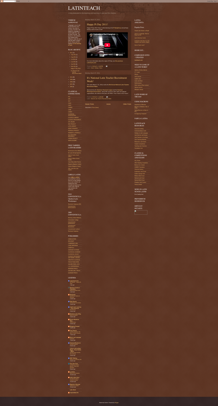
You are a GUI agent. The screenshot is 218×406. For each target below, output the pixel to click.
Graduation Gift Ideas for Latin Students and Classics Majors (142, 41)
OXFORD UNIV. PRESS (74, 270)
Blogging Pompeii (75, 326)
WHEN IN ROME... (73, 140)
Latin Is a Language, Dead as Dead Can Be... (142, 34)
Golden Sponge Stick (140, 173)
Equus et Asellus (74, 315)
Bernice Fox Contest (140, 165)
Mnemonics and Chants (140, 141)
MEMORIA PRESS (73, 268)
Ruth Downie (73, 301)
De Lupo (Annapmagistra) (74, 152)
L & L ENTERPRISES (73, 266)
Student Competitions (140, 143)
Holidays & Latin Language (141, 133)
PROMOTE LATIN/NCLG (74, 132)
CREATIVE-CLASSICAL (74, 259)
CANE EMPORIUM (73, 245)
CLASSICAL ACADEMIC (74, 252)
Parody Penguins (74, 344)
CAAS (69, 103)
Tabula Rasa (73, 322)
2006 (71, 86)
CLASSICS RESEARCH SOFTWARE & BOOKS (74, 257)
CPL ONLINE (71, 121)
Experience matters (74, 385)
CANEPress (71, 247)
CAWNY (70, 111)
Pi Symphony (117, 28)
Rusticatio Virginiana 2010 (74, 204)
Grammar (72, 338)
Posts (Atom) (95, 107)
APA (69, 99)
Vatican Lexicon (138, 87)
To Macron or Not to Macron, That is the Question (74, 366)
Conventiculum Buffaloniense (71, 222)
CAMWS (70, 107)
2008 (71, 81)
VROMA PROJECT (73, 138)
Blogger (116, 402)
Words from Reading (74, 373)
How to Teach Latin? (140, 45)
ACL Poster (137, 160)
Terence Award (138, 184)
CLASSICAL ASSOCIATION (72, 114)
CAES (69, 105)
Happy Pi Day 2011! (97, 24)
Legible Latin (138, 78)
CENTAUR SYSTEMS (73, 249)
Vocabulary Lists (139, 148)
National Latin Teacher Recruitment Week (101, 98)
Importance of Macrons (140, 104)
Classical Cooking (139, 128)
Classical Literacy (139, 169)
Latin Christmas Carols (140, 38)
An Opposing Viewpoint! (140, 113)
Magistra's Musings (75, 384)
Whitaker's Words (139, 89)
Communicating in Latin (140, 130)
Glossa (136, 74)
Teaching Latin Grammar (141, 146)
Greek (92, 68)
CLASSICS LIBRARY (73, 117)
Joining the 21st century (75, 302)
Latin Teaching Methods (140, 139)
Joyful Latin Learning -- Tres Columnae (75, 307)
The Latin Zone (74, 363)
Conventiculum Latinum (74, 229)
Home (108, 104)
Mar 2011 (73, 66)
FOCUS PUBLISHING (73, 262)
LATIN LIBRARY (72, 126)
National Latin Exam (140, 178)
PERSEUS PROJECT (73, 130)
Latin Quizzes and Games (141, 135)
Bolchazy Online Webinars (74, 217)
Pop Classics (73, 330)
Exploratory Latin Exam (140, 171)
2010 (71, 77)
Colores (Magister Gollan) (74, 166)
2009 (71, 79)
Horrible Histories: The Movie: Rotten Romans (75, 332)
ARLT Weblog (73, 358)
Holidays (97, 68)
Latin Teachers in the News (141, 137)
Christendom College (73, 220)
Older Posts (127, 104)
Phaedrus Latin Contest (140, 182)
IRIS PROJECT (72, 124)
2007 (71, 84)
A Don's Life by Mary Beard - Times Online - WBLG (75, 350)
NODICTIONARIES (73, 128)
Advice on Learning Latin (75, 359)
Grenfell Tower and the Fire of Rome (75, 353)
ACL (69, 96)
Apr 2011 (73, 64)
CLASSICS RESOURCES (74, 119)
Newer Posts (89, 104)
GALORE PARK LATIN (73, 264)
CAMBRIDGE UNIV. (73, 243)
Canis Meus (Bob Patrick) (74, 162)
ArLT (69, 101)
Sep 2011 (73, 54)
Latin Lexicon (138, 76)
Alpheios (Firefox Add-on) (141, 70)
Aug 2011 (73, 57)
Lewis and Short (138, 81)
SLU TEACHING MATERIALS (72, 135)
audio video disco (74, 377)
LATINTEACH (84, 7)
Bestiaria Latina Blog (75, 314)
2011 (71, 52)
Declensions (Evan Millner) (74, 150)
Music (100, 68)
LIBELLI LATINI (75, 177)
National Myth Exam (140, 180)
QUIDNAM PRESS (72, 273)
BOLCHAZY (71, 241)
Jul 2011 (73, 59)
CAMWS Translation (140, 167)
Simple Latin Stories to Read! (142, 30)
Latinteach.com (139, 60)
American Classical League (105, 90)
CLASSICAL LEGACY (73, 254)
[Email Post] (106, 66)
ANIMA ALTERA (72, 239)
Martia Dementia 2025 (75, 290)
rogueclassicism (74, 280)
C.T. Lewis (137, 72)
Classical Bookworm (75, 343)
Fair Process (73, 309)
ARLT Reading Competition (141, 162)
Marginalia (72, 294)
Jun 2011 (73, 61)
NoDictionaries (138, 83)
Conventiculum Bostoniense (71, 226)
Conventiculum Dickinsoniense (72, 207)
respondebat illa (74, 392)
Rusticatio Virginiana (73, 231)
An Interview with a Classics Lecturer (74, 379)
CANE (69, 109)
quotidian (72, 372)
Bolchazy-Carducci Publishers (75, 288)
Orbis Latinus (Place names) (142, 85)
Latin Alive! (73, 389)
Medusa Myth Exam (140, 175)
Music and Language (75, 337)
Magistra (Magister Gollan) (74, 164)
